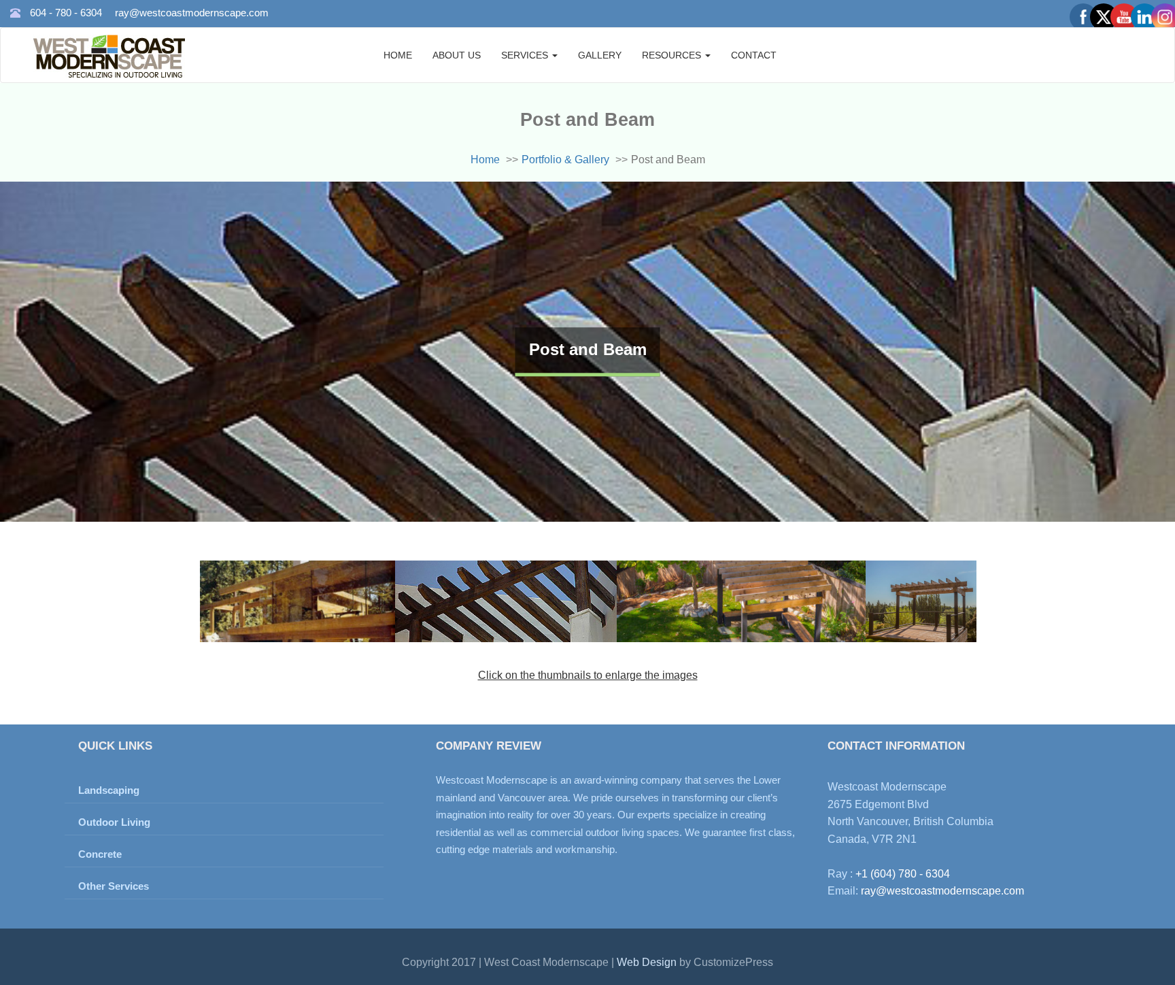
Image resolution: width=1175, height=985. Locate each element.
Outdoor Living (114, 822)
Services (526, 55)
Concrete (100, 854)
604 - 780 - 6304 (66, 12)
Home (398, 55)
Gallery (599, 55)
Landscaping (108, 790)
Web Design (648, 962)
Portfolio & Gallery (565, 159)
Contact (754, 55)
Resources (673, 55)
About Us (456, 55)
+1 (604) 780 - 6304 (902, 874)
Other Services (113, 886)
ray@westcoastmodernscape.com (192, 12)
